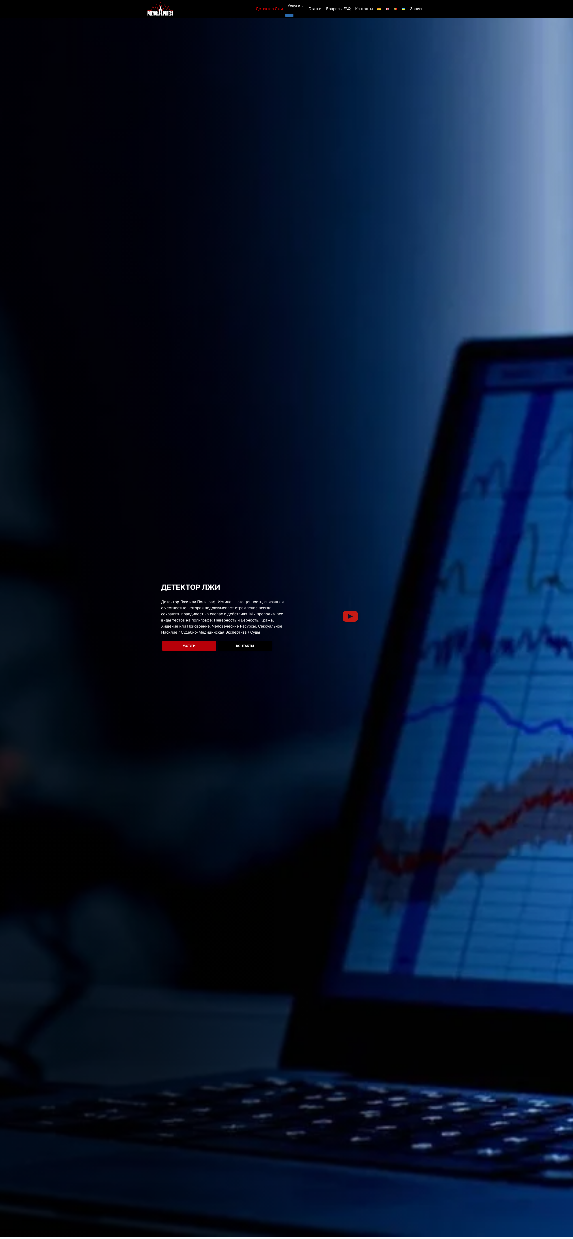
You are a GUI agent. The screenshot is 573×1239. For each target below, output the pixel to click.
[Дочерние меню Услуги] (289, 15)
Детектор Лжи (269, 8)
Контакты (364, 8)
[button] (350, 617)
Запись (416, 8)
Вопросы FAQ (338, 8)
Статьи (314, 8)
